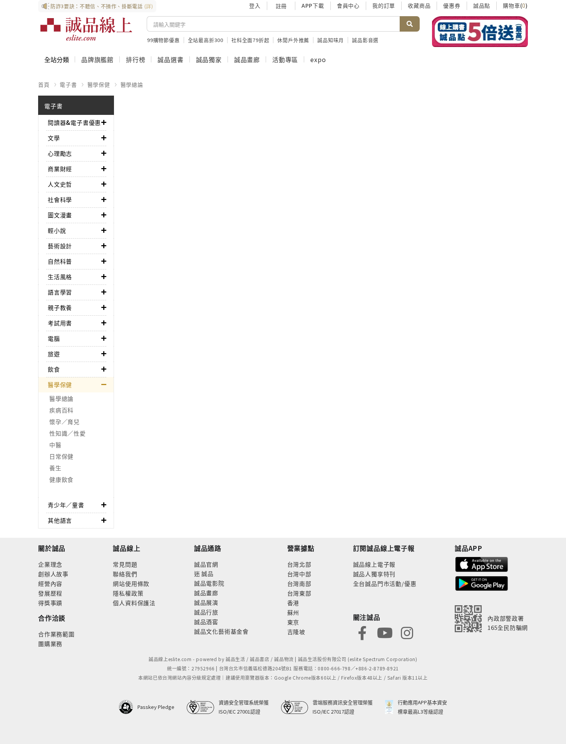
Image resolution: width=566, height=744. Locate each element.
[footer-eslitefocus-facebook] (362, 632)
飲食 (54, 369)
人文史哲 (60, 184)
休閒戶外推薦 (293, 40)
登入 (255, 5)
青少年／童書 (66, 505)
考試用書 (60, 323)
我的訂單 (383, 5)
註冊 (281, 6)
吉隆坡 (296, 632)
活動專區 (285, 59)
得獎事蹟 (50, 603)
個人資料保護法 (134, 603)
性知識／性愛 (67, 433)
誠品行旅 (206, 612)
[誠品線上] (86, 29)
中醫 (55, 445)
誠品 (207, 573)
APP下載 (312, 5)
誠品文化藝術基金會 (221, 631)
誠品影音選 (365, 40)
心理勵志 (60, 153)
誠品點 (481, 5)
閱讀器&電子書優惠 (74, 122)
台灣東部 (299, 593)
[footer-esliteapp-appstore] (482, 563)
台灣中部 (299, 574)
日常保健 (61, 456)
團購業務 (50, 644)
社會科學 (60, 199)
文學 (54, 138)
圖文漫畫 (60, 215)
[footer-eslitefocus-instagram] (407, 632)
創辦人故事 (53, 574)
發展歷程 (50, 593)
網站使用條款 (131, 583)
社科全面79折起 (250, 40)
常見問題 (125, 564)
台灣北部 (299, 564)
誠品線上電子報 (374, 564)
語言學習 (60, 292)
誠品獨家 (209, 59)
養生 (55, 468)
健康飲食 (61, 479)
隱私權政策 (128, 593)
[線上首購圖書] (480, 31)
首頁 (44, 84)
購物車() (515, 5)
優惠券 (451, 5)
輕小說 (57, 230)
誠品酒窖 (206, 622)
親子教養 (60, 307)
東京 (293, 622)
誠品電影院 (209, 583)
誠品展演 (206, 602)
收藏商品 (419, 5)
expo (318, 59)
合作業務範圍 (56, 634)
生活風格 (60, 277)
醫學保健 (98, 84)
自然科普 (60, 261)
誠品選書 (170, 59)
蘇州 (293, 612)
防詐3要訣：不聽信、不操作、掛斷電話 (101, 6)
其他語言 (60, 520)
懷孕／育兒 (64, 421)
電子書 (68, 84)
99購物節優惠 (163, 40)
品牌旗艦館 (97, 59)
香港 (293, 603)
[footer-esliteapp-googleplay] (482, 583)
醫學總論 (132, 84)
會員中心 (348, 5)
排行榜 (135, 59)
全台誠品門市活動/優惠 (385, 583)
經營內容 (50, 583)
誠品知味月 (330, 40)
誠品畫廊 (247, 59)
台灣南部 (299, 583)
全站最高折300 (205, 40)
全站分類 (56, 59)
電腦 (54, 338)
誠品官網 (206, 564)
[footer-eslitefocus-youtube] (384, 632)
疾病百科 (61, 410)
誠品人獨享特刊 (374, 574)
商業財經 (60, 169)
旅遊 (54, 354)
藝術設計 (60, 246)
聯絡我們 (125, 574)
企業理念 (50, 564)
